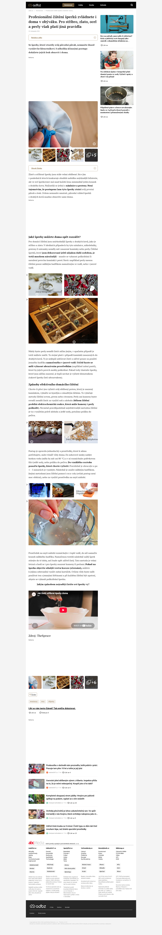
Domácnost (68, 5)
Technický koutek (34, 859)
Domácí (48, 851)
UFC (117, 857)
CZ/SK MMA (120, 853)
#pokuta (49, 868)
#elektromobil (34, 865)
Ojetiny (31, 855)
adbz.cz (31, 10)
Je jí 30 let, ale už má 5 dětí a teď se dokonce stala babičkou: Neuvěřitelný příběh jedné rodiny (105, 880)
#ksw (119, 871)
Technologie (50, 859)
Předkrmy (84, 855)
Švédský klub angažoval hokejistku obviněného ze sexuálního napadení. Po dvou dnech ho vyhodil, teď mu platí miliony (70, 880)
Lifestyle (101, 855)
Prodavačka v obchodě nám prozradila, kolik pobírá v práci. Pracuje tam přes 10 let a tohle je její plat (72, 767)
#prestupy (68, 872)
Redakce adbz (36, 37)
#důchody (50, 864)
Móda (100, 857)
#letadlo (102, 868)
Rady (30, 857)
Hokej (65, 857)
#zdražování (51, 871)
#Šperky (51, 701)
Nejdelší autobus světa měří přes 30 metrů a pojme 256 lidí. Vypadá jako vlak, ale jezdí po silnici (35, 890)
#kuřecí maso (86, 864)
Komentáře (49, 853)
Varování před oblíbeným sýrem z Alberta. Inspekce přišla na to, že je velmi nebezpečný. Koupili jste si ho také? (71, 782)
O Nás (51, 907)
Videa (117, 855)
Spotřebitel (49, 857)
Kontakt (67, 907)
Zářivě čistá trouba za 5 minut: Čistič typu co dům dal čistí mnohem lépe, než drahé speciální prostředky (71, 827)
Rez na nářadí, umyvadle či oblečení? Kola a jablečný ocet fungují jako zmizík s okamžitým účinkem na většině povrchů (116, 38)
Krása (100, 853)
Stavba (91, 5)
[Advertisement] (63, 74)
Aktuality (31, 851)
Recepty (83, 857)
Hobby (80, 5)
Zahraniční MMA (121, 851)
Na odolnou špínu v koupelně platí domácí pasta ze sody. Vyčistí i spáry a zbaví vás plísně (116, 74)
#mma (67, 865)
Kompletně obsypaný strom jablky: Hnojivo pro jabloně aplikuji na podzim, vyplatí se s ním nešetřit (70, 797)
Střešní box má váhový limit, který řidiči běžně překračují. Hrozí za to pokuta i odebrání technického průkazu (35, 880)
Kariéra (59, 907)
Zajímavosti (32, 861)
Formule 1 (66, 853)
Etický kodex (42, 913)
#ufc (118, 868)
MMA (65, 859)
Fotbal (65, 855)
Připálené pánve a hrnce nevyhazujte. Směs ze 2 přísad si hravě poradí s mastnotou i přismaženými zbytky (116, 110)
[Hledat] (132, 5)
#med (84, 868)
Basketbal (66, 851)
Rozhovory (49, 855)
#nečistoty (33, 701)
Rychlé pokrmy (85, 859)
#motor (32, 868)
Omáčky (83, 853)
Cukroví (83, 851)
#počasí (102, 871)
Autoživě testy (33, 853)
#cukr (84, 871)
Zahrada (103, 5)
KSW (117, 859)
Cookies (32, 913)
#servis (32, 872)
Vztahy (100, 859)
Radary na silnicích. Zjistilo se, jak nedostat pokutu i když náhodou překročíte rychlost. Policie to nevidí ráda (53, 880)
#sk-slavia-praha (70, 868)
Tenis (65, 861)
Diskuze (45, 713)
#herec (102, 864)
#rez (42, 701)
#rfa (118, 864)
